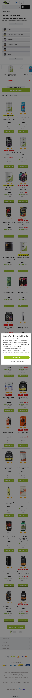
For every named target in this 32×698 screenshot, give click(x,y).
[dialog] (16, 349)
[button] (16, 362)
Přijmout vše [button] (17, 357)
